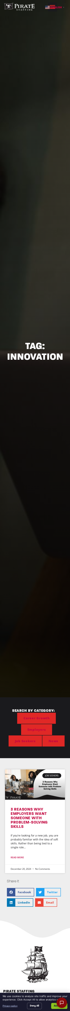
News (53, 741)
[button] (20, 892)
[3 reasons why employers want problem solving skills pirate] (35, 784)
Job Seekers (25, 741)
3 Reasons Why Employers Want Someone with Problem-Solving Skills (29, 818)
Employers (36, 729)
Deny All (34, 1005)
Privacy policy (10, 1005)
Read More (17, 857)
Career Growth (37, 718)
